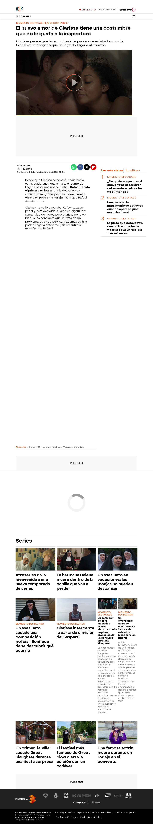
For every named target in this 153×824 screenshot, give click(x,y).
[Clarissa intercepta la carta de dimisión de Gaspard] (77, 609)
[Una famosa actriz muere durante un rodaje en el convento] (117, 732)
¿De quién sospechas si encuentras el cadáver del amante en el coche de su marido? (124, 186)
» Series (31, 447)
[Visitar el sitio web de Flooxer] (96, 802)
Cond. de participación (124, 812)
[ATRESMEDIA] (25, 799)
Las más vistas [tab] (112, 170)
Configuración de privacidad (70, 817)
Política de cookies (101, 812)
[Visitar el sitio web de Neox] (66, 795)
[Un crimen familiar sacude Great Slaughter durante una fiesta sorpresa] (35, 732)
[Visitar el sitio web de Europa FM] (118, 795)
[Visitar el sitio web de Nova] (76, 795)
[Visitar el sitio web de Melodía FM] (128, 795)
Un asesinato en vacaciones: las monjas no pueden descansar (115, 582)
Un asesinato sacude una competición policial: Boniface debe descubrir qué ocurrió (35, 639)
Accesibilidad (94, 817)
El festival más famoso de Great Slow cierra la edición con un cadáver (73, 757)
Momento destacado (121, 177)
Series (24, 541)
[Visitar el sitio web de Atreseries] (97, 795)
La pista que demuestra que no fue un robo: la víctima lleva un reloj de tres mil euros (125, 228)
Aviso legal (60, 812)
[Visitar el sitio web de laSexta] (55, 795)
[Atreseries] (34, 9)
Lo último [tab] (133, 170)
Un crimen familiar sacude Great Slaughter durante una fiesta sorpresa (34, 755)
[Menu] (133, 16)
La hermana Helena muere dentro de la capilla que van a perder (75, 582)
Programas (23, 16)
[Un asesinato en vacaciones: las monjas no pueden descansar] (117, 559)
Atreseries (21, 447)
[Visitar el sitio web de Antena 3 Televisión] (45, 795)
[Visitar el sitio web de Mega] (86, 795)
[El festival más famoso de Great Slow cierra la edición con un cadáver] (77, 732)
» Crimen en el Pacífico (48, 447)
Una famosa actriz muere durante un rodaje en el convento (115, 755)
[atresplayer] (127, 9)
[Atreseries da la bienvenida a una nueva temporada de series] (35, 559)
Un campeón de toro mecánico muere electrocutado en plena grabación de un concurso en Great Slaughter (107, 631)
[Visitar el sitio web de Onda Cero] (107, 795)
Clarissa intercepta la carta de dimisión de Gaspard (75, 632)
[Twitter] (18, 168)
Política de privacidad (79, 812)
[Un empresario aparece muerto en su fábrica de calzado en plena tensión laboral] (127, 604)
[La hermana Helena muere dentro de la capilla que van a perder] (77, 559)
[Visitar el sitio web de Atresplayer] (81, 802)
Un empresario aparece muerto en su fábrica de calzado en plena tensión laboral (127, 628)
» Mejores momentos (72, 447)
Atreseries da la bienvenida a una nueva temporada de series (33, 582)
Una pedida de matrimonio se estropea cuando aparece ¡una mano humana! (125, 207)
